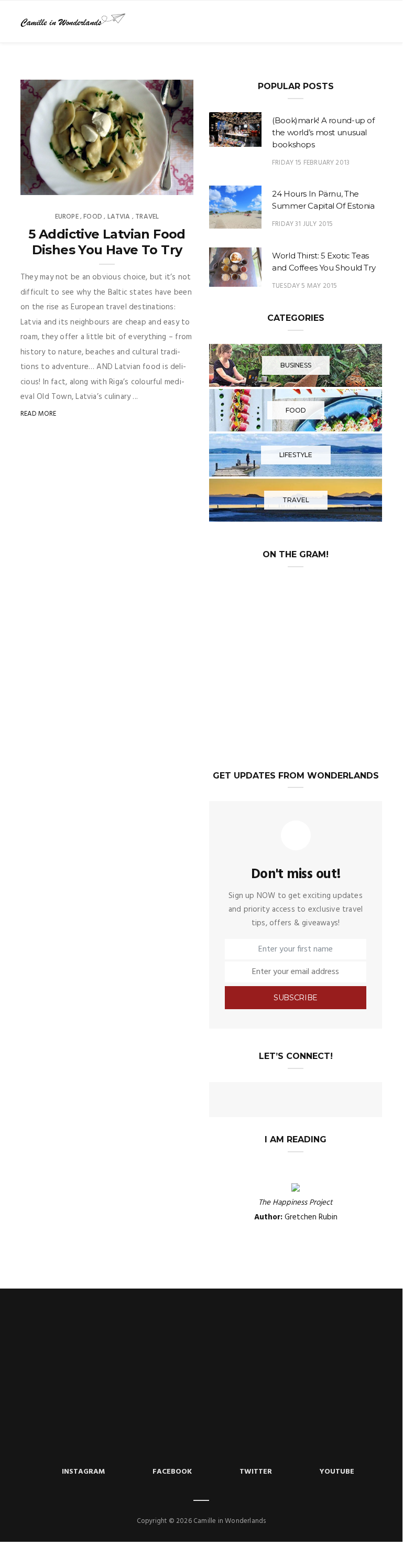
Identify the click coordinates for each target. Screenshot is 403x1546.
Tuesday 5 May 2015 (304, 285)
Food (92, 216)
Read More (38, 413)
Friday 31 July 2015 (302, 224)
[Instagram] (314, 1101)
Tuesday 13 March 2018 (143, 183)
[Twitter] (277, 1101)
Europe (67, 216)
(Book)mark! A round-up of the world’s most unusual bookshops (323, 132)
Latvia (118, 216)
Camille (55, 183)
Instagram (83, 1472)
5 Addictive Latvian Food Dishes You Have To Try (107, 241)
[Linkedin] (295, 1101)
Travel (147, 216)
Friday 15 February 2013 (311, 162)
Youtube (337, 1472)
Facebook (172, 1472)
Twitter (255, 1472)
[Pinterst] (333, 1101)
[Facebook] (258, 1101)
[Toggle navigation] (375, 21)
